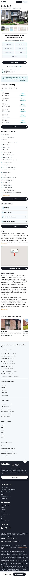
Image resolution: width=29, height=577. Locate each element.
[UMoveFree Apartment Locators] (5, 465)
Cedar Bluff (6, 6)
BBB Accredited (5, 520)
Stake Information (23, 547)
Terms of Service (5, 514)
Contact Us (8, 574)
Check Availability (23, 94)
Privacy (3, 516)
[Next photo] (26, 18)
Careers (3, 509)
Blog (2, 494)
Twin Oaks (4, 331)
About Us (3, 507)
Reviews (3, 511)
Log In (25, 2)
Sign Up (19, 2)
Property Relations (6, 496)
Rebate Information (6, 492)
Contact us (15, 477)
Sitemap (3, 518)
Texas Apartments (6, 505)
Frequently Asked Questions (8, 489)
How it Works (4, 487)
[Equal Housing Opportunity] (15, 465)
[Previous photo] (3, 18)
